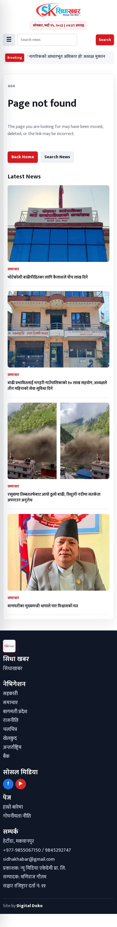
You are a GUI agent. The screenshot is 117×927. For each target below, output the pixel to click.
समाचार (10, 703)
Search (105, 40)
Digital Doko (30, 906)
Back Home (22, 157)
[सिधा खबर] (58, 11)
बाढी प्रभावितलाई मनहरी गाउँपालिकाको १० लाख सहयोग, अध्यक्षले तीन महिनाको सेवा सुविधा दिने (57, 385)
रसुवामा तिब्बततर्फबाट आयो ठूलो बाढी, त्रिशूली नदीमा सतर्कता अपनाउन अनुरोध (54, 497)
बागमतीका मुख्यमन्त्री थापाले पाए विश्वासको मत (43, 606)
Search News (57, 157)
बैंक (6, 756)
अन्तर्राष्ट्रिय (12, 747)
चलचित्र (10, 729)
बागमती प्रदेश (15, 712)
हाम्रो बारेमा (13, 807)
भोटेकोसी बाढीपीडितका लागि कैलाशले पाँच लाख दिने (48, 277)
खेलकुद (10, 738)
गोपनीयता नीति (17, 816)
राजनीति (11, 720)
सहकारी (10, 694)
